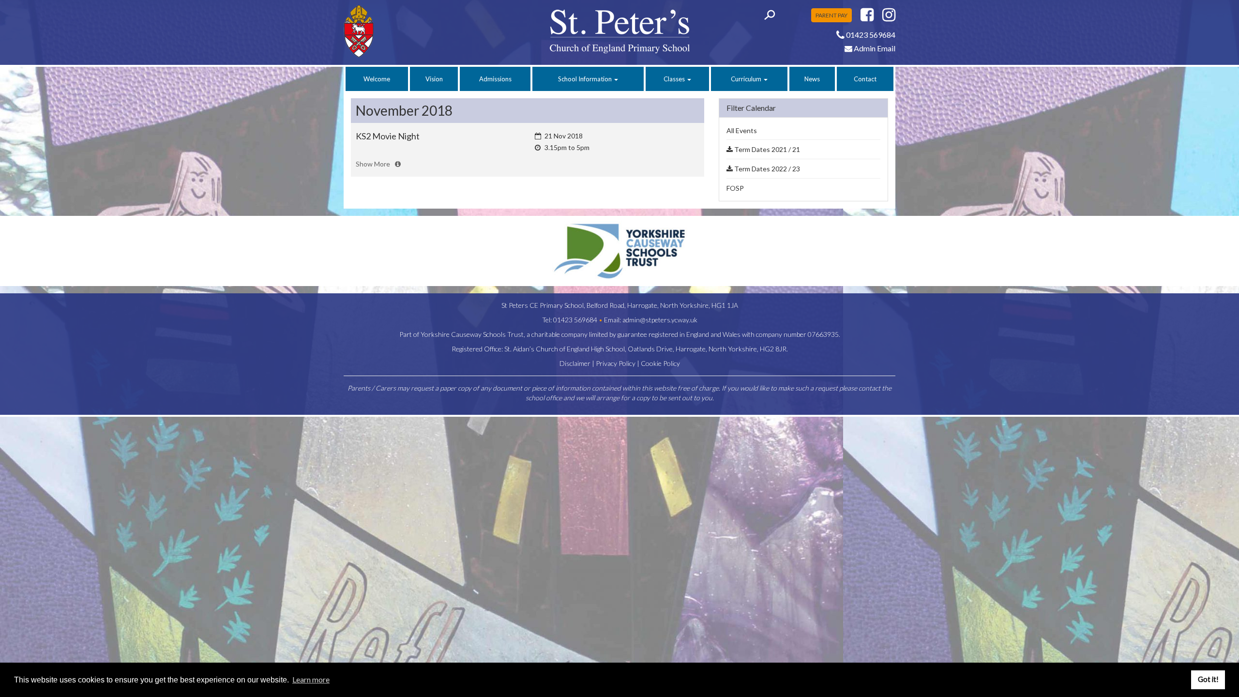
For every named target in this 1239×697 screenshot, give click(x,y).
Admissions (495, 79)
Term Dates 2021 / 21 (766, 149)
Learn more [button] (311, 679)
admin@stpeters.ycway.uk (659, 320)
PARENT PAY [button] (831, 15)
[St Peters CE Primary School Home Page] (407, 31)
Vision (434, 79)
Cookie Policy (660, 363)
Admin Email (873, 48)
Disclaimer (574, 363)
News (812, 79)
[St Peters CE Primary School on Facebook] (867, 17)
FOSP (735, 188)
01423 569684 (575, 320)
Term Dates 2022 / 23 (766, 169)
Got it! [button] (1208, 679)
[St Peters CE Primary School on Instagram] (888, 17)
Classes (675, 79)
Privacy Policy (615, 363)
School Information (585, 79)
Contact (865, 79)
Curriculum (747, 79)
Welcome (376, 79)
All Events (741, 130)
